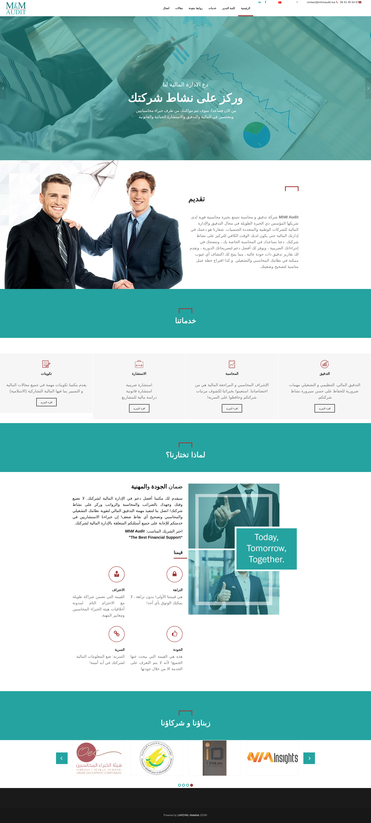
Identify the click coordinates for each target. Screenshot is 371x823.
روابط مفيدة (196, 8)
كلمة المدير (228, 8)
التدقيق (325, 374)
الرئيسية (245, 8)
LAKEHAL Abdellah (188, 815)
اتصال (166, 8)
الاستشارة (139, 374)
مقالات (179, 8)
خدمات (212, 8)
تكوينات (46, 374)
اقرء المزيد (46, 402)
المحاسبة (231, 374)
